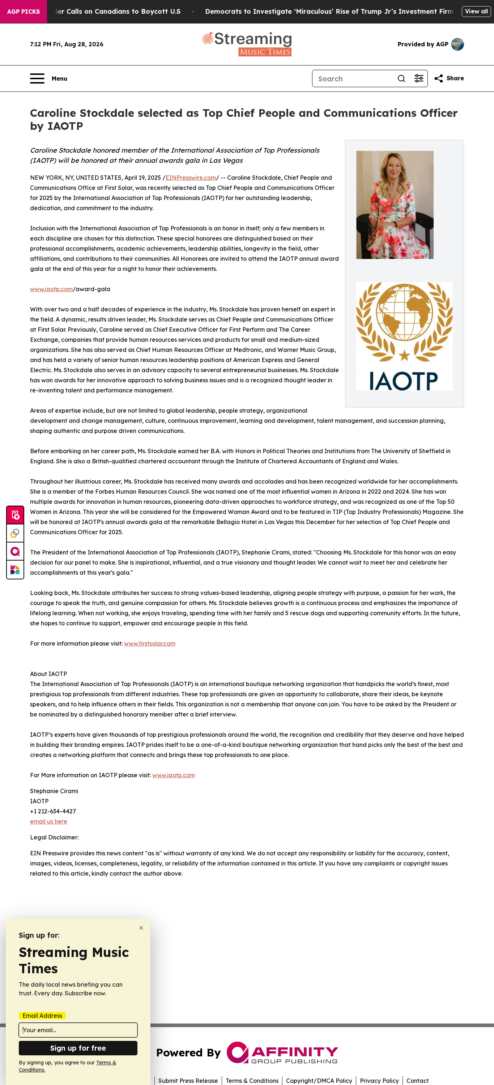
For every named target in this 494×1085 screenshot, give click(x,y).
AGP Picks (23, 11)
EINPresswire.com (191, 177)
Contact (417, 1080)
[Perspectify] (15, 533)
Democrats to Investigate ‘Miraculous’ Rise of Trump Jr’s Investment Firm (329, 11)
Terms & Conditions (252, 1080)
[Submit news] (15, 515)
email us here (48, 821)
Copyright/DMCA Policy (319, 1080)
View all (476, 11)
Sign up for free (78, 1047)
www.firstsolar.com (149, 643)
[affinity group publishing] (15, 551)
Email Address (42, 1015)
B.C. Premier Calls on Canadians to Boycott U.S (102, 11)
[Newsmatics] (15, 570)
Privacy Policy (379, 1080)
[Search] (401, 78)
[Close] (141, 927)
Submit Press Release (188, 1080)
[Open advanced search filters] (418, 78)
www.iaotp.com (51, 289)
